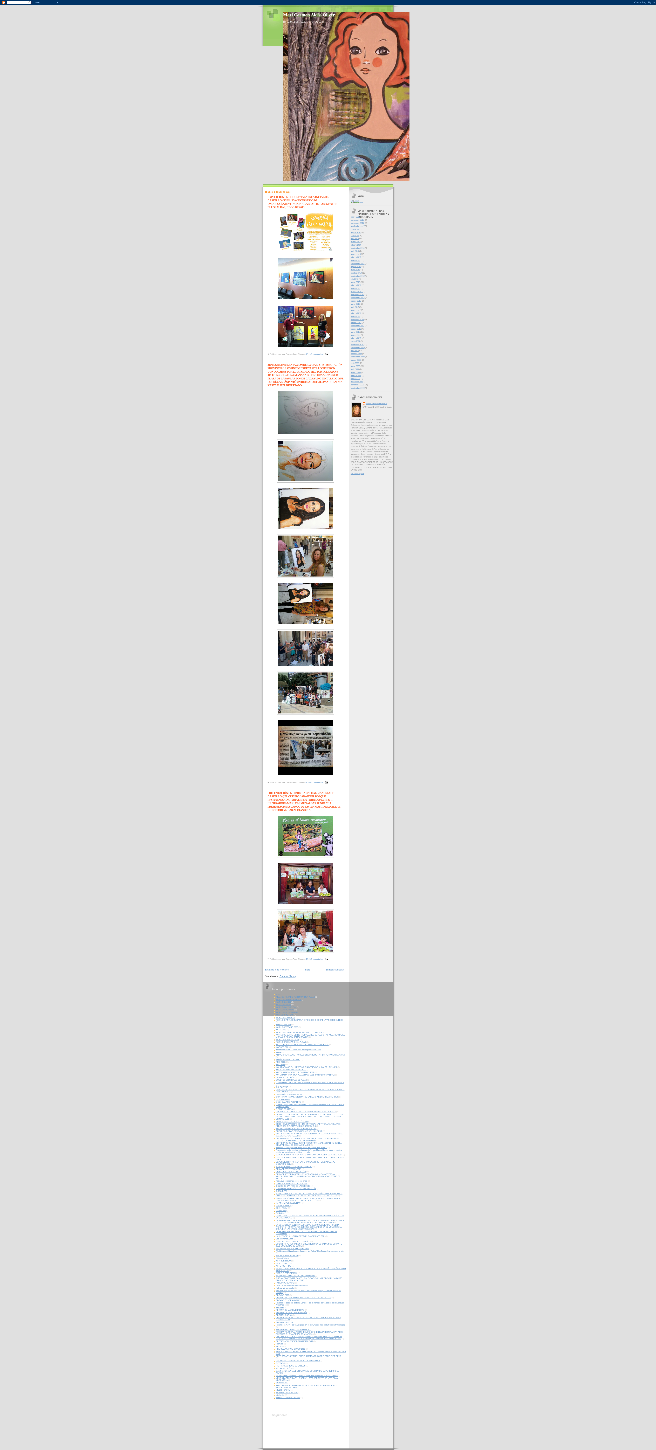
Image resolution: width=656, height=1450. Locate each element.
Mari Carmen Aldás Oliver (309, 14)
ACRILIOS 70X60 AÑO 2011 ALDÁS (291, 1042)
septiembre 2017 (358, 226)
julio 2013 (354, 279)
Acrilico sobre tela (283, 1025)
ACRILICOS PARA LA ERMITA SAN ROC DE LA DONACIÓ (300, 1032)
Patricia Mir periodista (285, 1288)
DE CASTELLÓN (283, 1099)
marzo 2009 (356, 372)
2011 (278, 994)
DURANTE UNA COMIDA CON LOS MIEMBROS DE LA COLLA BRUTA (306, 1112)
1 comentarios (317, 959)
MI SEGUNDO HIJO (284, 1263)
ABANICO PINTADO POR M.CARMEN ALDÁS (295, 997)
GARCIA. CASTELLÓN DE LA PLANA (292, 1183)
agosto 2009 (356, 360)
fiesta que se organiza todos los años (291, 1181)
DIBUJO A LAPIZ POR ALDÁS (288, 1102)
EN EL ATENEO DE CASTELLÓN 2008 (292, 1121)
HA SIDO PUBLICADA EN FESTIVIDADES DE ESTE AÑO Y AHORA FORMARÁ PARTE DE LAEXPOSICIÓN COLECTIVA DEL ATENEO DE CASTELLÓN (309, 1195)
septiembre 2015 (358, 248)
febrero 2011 (356, 338)
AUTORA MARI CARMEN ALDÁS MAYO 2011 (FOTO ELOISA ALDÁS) (305, 1075)
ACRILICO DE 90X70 (285, 1010)
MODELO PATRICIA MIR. (286, 1273)
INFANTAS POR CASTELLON (288, 1203)
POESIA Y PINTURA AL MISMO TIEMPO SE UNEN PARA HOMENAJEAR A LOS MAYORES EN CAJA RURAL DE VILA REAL (309, 1333)
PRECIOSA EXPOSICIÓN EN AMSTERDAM (294, 1341)
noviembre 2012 (357, 295)
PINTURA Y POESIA (284, 1322)
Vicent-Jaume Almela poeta (287, 1392)
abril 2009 (355, 369)
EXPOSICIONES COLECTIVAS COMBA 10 (294, 1166)
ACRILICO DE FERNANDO (287, 1012)
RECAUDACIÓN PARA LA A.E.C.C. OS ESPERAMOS (298, 1361)
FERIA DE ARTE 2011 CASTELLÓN (291, 1172)
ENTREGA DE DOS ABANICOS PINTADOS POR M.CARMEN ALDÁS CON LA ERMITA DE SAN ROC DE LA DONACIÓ (308, 1144)
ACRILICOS (281, 1030)
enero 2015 (355, 260)
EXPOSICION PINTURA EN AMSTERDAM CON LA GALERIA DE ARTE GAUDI (309, 1155)
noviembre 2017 (357, 223)
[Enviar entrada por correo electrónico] (326, 354)
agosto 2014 (356, 267)
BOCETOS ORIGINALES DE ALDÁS (291, 1080)
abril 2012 (355, 307)
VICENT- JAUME (283, 1390)
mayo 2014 (355, 270)
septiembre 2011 (357, 326)
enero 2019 (355, 217)
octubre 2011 (356, 323)
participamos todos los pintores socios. (292, 1285)
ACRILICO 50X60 (283, 1002)
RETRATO (280, 1363)
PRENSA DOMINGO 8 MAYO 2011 (290, 1349)
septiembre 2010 (358, 347)
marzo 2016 (356, 242)
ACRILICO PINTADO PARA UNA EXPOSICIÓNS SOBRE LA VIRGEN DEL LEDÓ (309, 1020)
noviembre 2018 (357, 220)
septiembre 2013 (358, 276)
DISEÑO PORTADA (284, 1109)
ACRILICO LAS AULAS (285, 1017)
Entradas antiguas (335, 969)
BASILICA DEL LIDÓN (285, 1077)
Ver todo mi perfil (357, 474)
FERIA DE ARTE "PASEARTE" (288, 1169)
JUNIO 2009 (281, 1211)
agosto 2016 (356, 232)
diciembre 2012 (357, 291)
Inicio (307, 969)
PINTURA (280, 1307)
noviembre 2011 (357, 319)
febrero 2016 (356, 245)
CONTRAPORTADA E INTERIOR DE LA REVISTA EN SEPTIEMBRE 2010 (307, 1097)
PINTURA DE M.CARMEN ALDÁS (290, 1310)
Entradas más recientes (277, 969)
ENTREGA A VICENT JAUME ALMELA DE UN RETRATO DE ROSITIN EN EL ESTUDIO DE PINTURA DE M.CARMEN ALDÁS (308, 1139)
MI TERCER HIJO (283, 1266)
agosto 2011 (356, 329)
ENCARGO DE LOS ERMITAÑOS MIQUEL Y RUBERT (299, 1131)
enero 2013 (355, 288)
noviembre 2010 (357, 344)
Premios (279, 1344)
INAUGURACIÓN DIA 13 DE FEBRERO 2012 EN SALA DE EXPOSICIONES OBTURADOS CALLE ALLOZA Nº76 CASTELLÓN (308, 1199)
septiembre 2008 (358, 388)
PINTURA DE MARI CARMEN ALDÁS (291, 1313)
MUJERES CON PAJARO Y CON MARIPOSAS (296, 1276)
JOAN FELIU (281, 1208)
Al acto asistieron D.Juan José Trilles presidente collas (298, 1050)
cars (361, 202)
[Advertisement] (312, 1405)
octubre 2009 (356, 354)
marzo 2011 (355, 335)
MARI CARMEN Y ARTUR (287, 1256)
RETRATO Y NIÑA (284, 1368)
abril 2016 (355, 239)
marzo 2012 (356, 310)
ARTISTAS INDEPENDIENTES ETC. (291, 1070)
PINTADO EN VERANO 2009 (288, 1300)
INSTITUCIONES (283, 1205)
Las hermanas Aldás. (284, 1239)
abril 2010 (355, 351)
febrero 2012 (356, 313)
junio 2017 (355, 229)
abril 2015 (355, 251)
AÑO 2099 (280, 1065)
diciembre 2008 (357, 382)
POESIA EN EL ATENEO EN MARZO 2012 (293, 1329)
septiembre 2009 (358, 357)
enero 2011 (355, 341)
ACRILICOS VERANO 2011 (287, 1039)
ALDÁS (279, 1052)
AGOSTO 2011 (282, 1047)
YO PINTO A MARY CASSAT (288, 1398)
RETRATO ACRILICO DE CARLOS (290, 1366)
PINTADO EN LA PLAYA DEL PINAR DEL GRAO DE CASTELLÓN (303, 1298)
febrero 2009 (356, 375)
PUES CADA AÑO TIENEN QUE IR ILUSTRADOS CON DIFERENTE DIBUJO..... (310, 1356)
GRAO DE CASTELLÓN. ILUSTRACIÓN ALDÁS (296, 1189)
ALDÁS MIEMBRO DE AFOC (288, 1059)
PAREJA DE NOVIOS (285, 1283)
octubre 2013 (356, 273)
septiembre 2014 (358, 263)
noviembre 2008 (357, 385)
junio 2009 (355, 363)
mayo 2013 (355, 282)
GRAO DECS (281, 1191)
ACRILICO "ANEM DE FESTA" (289, 999)
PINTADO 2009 (282, 1295)
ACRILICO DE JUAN (284, 1015)
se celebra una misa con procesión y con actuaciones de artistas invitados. (307, 1376)
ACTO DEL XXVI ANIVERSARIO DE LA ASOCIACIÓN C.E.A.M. (302, 1045)
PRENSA (280, 1346)
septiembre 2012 (358, 298)
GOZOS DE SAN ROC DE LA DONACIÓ (293, 1186)
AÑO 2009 (280, 1062)
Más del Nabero (282, 1258)
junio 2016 (355, 235)
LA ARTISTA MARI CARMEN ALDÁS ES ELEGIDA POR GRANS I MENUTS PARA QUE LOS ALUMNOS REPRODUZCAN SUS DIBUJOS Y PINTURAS (310, 1221)
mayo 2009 (355, 366)
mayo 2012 (355, 304)
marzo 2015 (356, 254)
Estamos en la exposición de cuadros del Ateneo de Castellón (301, 1148)
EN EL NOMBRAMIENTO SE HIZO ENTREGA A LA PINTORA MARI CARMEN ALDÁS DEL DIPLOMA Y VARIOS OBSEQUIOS (308, 1125)
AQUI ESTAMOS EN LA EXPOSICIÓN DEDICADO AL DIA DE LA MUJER (306, 1067)
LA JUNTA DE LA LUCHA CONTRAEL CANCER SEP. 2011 (300, 1236)
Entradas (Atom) (287, 976)
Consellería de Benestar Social (289, 1094)
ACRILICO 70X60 (283, 1005)
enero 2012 (355, 316)
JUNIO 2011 (281, 1213)
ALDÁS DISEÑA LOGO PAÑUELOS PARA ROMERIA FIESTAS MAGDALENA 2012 (310, 1055)
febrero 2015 (356, 257)
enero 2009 (355, 379)
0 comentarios (317, 354)
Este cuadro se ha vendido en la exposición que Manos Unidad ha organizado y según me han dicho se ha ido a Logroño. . (309, 1151)
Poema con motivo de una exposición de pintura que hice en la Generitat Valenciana (310, 1325)
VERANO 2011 (282, 1383)
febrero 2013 (356, 285)
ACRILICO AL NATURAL (286, 1007)
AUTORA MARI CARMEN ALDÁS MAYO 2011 (295, 1072)
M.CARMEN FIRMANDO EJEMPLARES (292, 1248)
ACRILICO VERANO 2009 (287, 1027)
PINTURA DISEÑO (284, 1315)
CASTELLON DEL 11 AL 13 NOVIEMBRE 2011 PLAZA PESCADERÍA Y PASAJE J (310, 1082)
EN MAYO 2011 (282, 1119)
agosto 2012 (356, 301)
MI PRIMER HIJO (283, 1261)
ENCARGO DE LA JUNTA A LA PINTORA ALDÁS (296, 1129)
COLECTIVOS (282, 1087)
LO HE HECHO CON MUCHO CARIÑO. (293, 1241)
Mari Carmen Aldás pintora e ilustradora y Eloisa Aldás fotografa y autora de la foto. (310, 1251)
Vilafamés (280, 1395)
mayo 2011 (355, 332)
